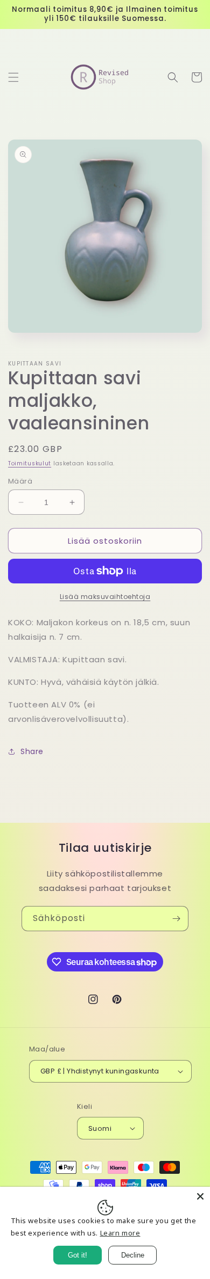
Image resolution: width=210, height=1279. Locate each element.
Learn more (120, 1233)
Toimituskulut (29, 463)
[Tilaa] (176, 918)
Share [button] (32, 751)
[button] (13, 77)
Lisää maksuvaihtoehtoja (105, 596)
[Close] (200, 1196)
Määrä (20, 481)
